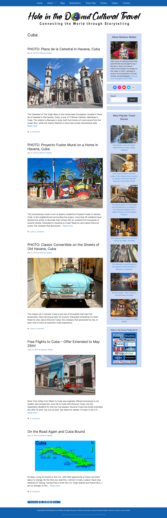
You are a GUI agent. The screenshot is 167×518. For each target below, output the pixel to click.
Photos (103, 3)
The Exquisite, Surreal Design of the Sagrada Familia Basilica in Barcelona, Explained (124, 266)
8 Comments (35, 492)
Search (113, 96)
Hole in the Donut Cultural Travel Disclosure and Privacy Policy (83, 515)
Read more (32, 126)
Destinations (75, 3)
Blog (62, 3)
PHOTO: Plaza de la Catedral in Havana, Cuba (63, 49)
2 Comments (35, 132)
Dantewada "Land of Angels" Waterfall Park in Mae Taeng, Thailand (124, 147)
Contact (126, 3)
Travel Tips (91, 3)
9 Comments (35, 419)
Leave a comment (37, 232)
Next (56, 502)
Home (39, 3)
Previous (32, 502)
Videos (115, 3)
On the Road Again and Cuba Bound (56, 431)
